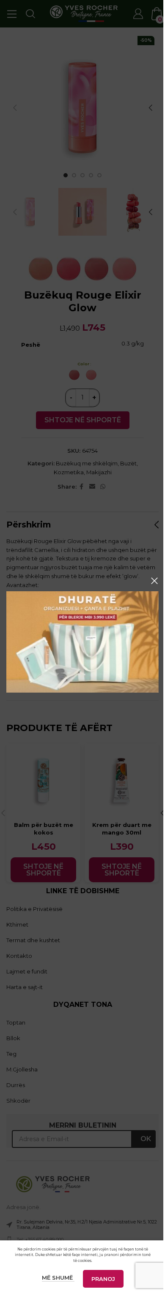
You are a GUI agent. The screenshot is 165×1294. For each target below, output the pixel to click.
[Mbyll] (154, 580)
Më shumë (58, 1277)
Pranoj (103, 1278)
